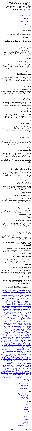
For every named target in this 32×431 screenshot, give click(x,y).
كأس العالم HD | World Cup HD (9, 346)
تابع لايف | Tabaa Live (18, 335)
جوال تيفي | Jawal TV (21, 355)
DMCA (26, 416)
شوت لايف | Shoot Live (19, 301)
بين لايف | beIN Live (14, 296)
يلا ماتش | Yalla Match (25, 318)
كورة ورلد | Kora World (10, 363)
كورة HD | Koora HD (6, 320)
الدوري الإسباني (24, 398)
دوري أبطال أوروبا (23, 394)
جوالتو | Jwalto (11, 355)
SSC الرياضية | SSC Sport (16, 329)
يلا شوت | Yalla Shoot (25, 290)
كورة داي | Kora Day (13, 312)
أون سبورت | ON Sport (11, 324)
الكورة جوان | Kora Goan (13, 360)
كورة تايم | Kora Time (22, 363)
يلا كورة (26, 18)
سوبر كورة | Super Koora (16, 370)
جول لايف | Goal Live (6, 335)
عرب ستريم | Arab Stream (9, 349)
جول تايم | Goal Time (23, 332)
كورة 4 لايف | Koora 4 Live (24, 321)
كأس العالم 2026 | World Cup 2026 (22, 373)
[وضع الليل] (30, 27)
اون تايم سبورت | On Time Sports (22, 337)
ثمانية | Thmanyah (22, 324)
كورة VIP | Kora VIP (21, 331)
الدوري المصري (24, 397)
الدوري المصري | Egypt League (21, 343)
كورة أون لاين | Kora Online (10, 292)
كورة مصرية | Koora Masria (11, 326)
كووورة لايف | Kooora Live (9, 321)
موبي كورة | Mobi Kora (18, 366)
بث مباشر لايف (24, 386)
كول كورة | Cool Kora (7, 301)
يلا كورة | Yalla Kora (21, 359)
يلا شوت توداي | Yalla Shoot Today (18, 313)
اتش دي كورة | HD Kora (24, 303)
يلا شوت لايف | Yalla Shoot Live (13, 376)
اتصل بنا (26, 409)
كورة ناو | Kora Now (18, 362)
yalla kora (25, 19)
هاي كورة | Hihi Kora (14, 334)
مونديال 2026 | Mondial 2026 (17, 345)
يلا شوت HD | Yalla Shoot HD (10, 315)
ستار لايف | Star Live (13, 304)
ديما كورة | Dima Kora (12, 303)
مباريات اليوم (24, 21)
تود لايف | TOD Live (11, 310)
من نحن (26, 24)
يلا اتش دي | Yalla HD (6, 373)
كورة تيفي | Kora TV (25, 296)
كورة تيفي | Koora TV (10, 359)
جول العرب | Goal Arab (8, 298)
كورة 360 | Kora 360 (26, 338)
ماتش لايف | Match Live (18, 320)
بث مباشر (25, 23)
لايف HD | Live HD (26, 299)
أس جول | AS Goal (20, 298)
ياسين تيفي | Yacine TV (11, 327)
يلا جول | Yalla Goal (6, 317)
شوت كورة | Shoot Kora (13, 338)
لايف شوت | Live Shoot (16, 365)
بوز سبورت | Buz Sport (12, 351)
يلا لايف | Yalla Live (15, 290)
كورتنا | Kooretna (14, 318)
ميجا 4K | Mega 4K (16, 299)
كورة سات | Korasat (8, 337)
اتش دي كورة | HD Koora (19, 354)
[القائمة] (30, 14)
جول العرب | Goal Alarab (14, 352)
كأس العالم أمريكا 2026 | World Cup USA (20, 348)
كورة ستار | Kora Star (25, 293)
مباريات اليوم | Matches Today (20, 307)
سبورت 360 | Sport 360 (12, 368)
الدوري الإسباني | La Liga (20, 341)
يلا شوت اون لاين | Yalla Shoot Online (21, 317)
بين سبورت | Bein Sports (24, 351)
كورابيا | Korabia (27, 365)
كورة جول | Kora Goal (14, 293)
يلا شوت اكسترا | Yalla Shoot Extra (22, 374)
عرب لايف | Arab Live (23, 310)
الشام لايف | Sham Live (22, 309)
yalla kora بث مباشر (22, 425)
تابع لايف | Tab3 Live (20, 371)
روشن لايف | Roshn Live (24, 327)
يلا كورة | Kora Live (23, 292)
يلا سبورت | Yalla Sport (10, 377)
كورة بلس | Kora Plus (8, 295)
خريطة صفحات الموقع (22, 414)
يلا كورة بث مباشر (23, 383)
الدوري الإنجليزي (23, 395)
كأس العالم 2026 (23, 388)
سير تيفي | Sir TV (23, 368)
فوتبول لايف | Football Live (18, 306)
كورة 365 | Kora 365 (19, 295)
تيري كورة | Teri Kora (8, 371)
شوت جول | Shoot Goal (11, 332)
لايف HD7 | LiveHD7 (25, 323)
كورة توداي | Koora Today (19, 357)
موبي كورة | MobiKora (14, 323)
